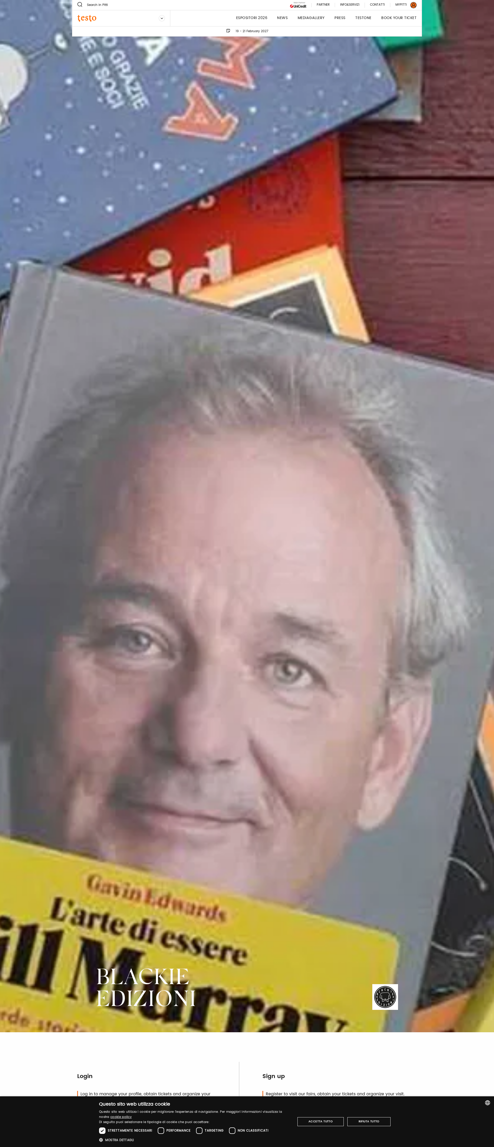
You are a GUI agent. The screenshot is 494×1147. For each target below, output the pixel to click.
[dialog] (247, 1121)
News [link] (282, 18)
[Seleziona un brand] (162, 18)
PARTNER (323, 5)
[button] (194, 1140)
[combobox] (487, 1102)
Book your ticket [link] (399, 18)
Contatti (377, 5)
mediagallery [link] (311, 18)
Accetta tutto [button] (320, 1121)
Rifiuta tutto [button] (369, 1121)
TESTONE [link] (363, 18)
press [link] (340, 18)
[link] (402, 5)
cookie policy (121, 1117)
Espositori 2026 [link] (252, 18)
